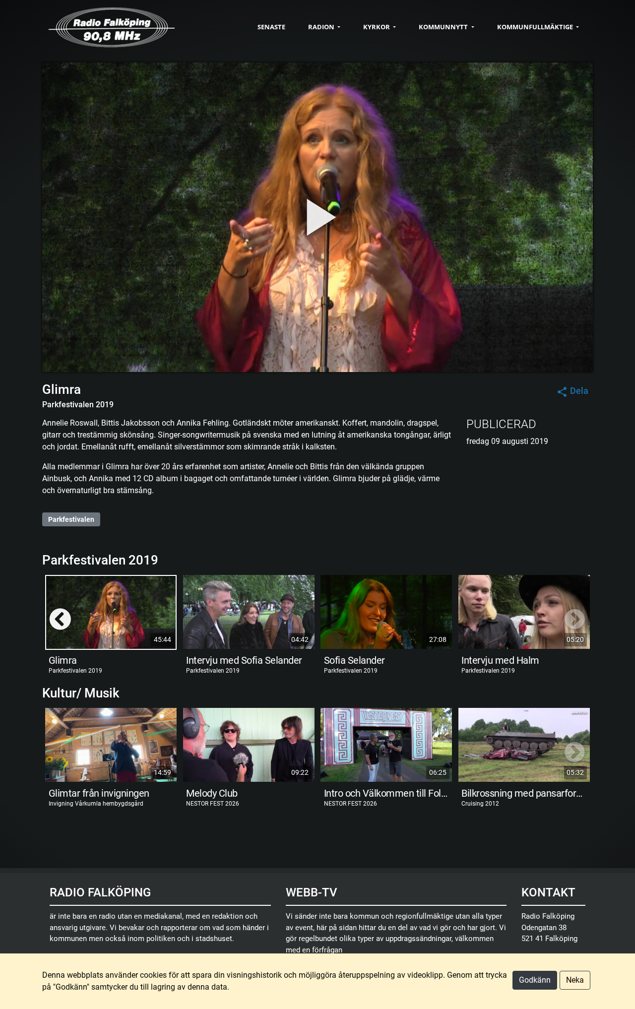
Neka (575, 980)
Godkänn (535, 980)
